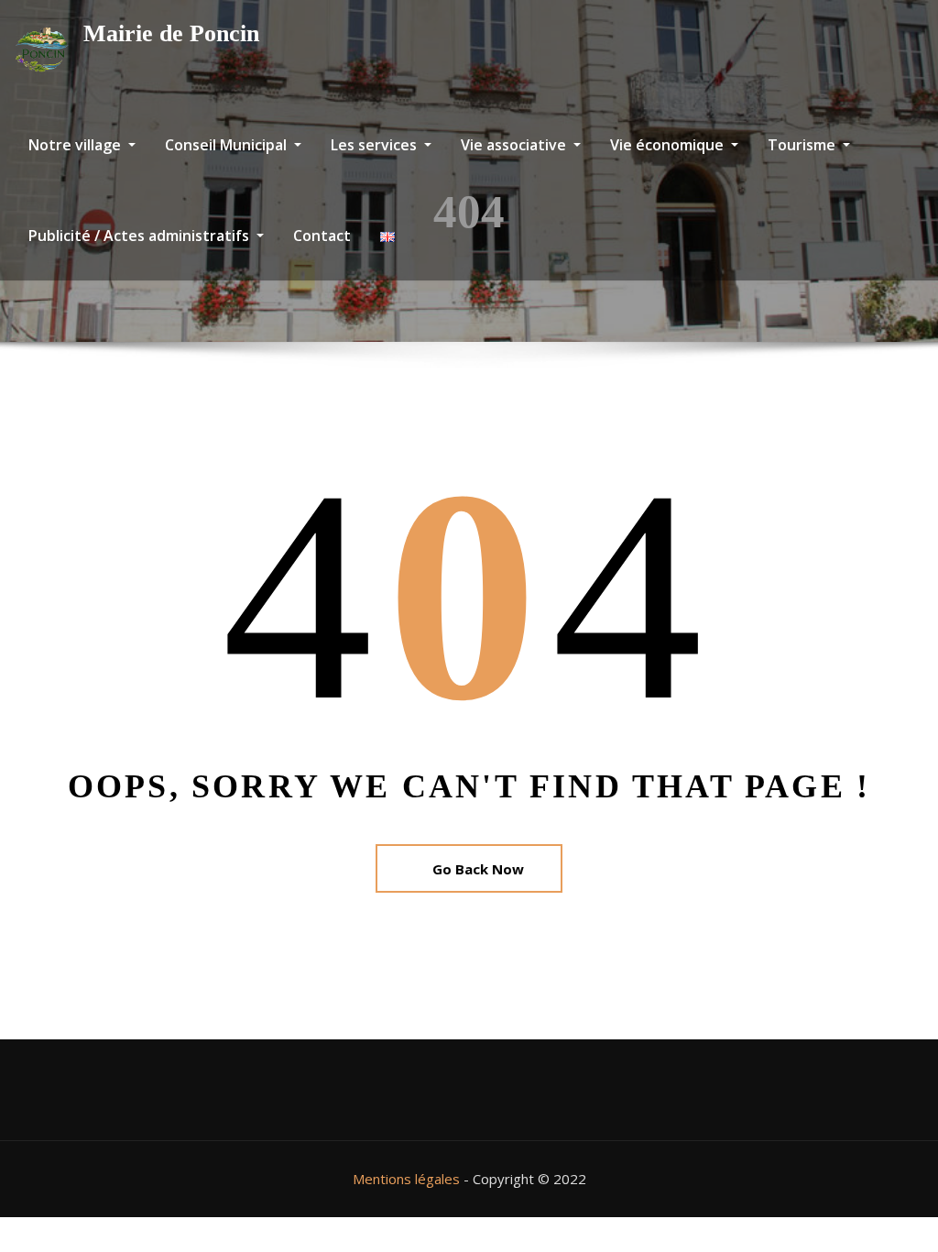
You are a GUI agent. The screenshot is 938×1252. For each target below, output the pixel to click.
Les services (375, 145)
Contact (322, 235)
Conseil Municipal (227, 145)
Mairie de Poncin (171, 33)
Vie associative (515, 145)
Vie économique (668, 145)
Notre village (76, 145)
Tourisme (803, 145)
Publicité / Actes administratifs (140, 235)
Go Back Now (478, 869)
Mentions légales (406, 1179)
